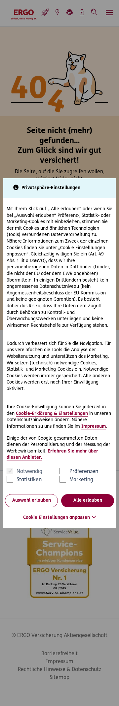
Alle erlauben (87, 500)
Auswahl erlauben (31, 500)
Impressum (93, 426)
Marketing (81, 480)
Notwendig (29, 471)
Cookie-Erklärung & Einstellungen (52, 413)
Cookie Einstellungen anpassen (56, 517)
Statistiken (29, 480)
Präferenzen (83, 471)
